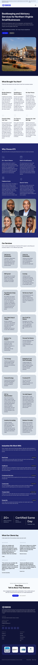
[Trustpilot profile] (12, 628)
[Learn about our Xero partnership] (7, 650)
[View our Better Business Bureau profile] (23, 650)
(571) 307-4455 (4, 621)
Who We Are (4, 635)
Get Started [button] (5, 33)
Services (21, 633)
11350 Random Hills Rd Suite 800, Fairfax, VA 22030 (10, 617)
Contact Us (3, 633)
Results (3, 637)
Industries (21, 635)
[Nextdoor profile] (18, 628)
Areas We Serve (22, 637)
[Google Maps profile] (3, 628)
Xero (20, 640)
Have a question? (22, 595)
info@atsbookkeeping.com (6, 623)
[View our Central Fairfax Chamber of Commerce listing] (31, 650)
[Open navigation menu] (35, 5)
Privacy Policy (28, 659)
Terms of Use (34, 659)
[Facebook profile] (6, 628)
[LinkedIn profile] (15, 628)
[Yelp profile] (9, 628)
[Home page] (6, 5)
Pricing (3, 638)
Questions (21, 638)
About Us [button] (12, 33)
